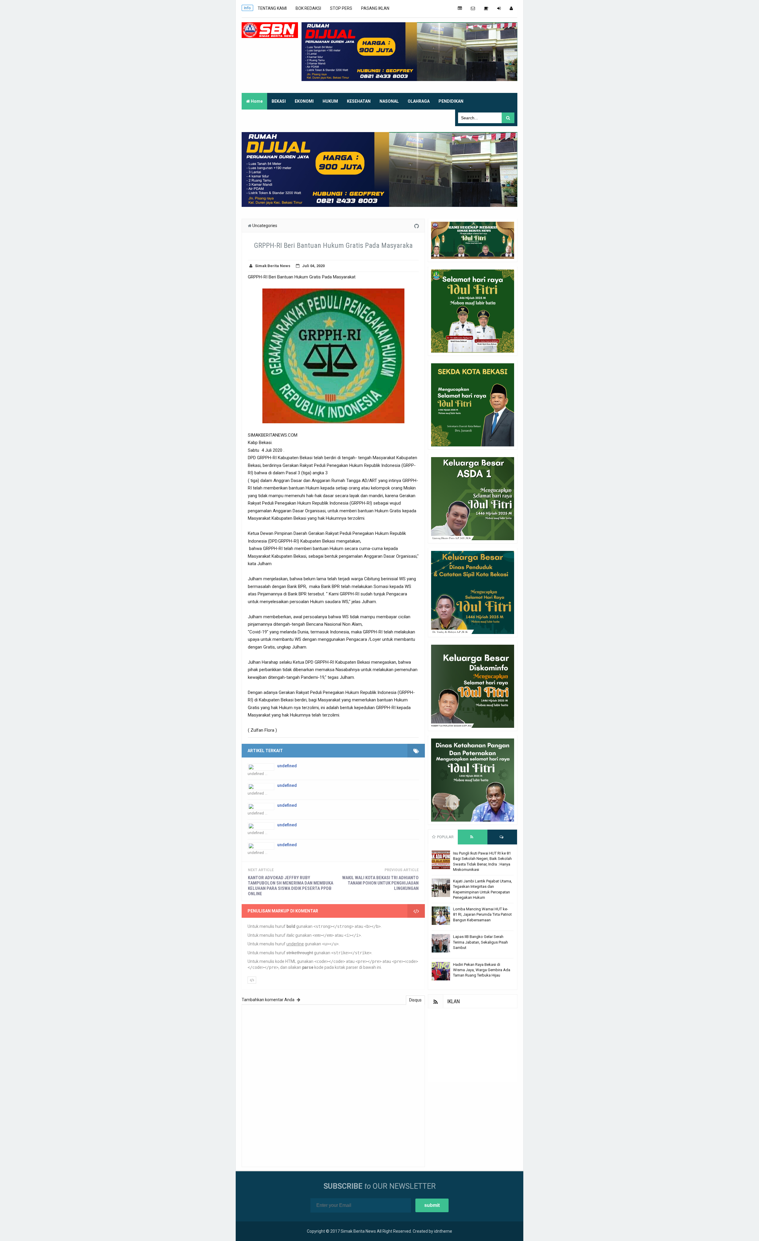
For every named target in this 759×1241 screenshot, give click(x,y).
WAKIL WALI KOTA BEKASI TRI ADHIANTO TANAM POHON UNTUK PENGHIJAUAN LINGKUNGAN (380, 883)
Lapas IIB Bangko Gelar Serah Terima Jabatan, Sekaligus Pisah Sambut (480, 942)
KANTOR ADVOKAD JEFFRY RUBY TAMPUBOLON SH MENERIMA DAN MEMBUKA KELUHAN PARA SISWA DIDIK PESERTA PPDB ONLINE (290, 885)
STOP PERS (341, 8)
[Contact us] (472, 8)
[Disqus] (333, 1085)
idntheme (443, 1231)
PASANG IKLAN (375, 8)
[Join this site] (499, 8)
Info (247, 8)
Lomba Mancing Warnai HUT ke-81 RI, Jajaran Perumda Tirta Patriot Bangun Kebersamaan (482, 914)
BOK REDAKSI (308, 8)
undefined (287, 765)
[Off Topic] (486, 8)
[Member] (511, 8)
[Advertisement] (472, 1045)
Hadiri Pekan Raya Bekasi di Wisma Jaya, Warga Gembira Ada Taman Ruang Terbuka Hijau (481, 969)
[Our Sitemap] (459, 8)
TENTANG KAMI (272, 8)
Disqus (415, 1000)
